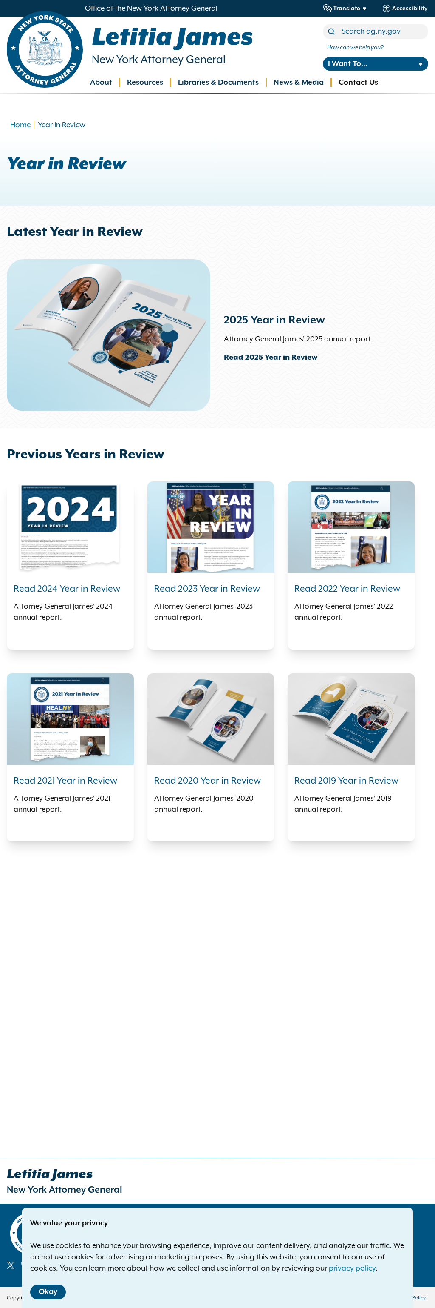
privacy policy (352, 1268)
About (101, 82)
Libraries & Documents (218, 82)
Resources (145, 82)
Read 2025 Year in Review (271, 357)
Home (20, 125)
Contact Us (358, 82)
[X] (10, 1265)
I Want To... (347, 64)
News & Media (299, 82)
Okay (48, 1292)
